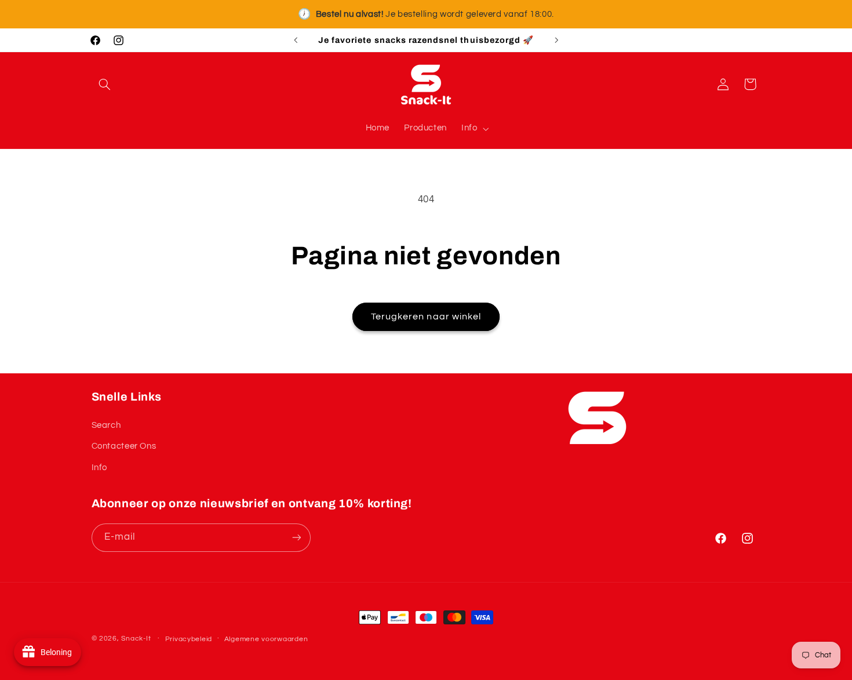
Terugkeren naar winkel (426, 316)
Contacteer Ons (124, 446)
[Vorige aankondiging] (295, 40)
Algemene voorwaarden (266, 639)
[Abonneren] (296, 537)
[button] (105, 84)
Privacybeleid (189, 639)
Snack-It (136, 638)
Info (100, 467)
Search (106, 425)
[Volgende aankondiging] (556, 40)
